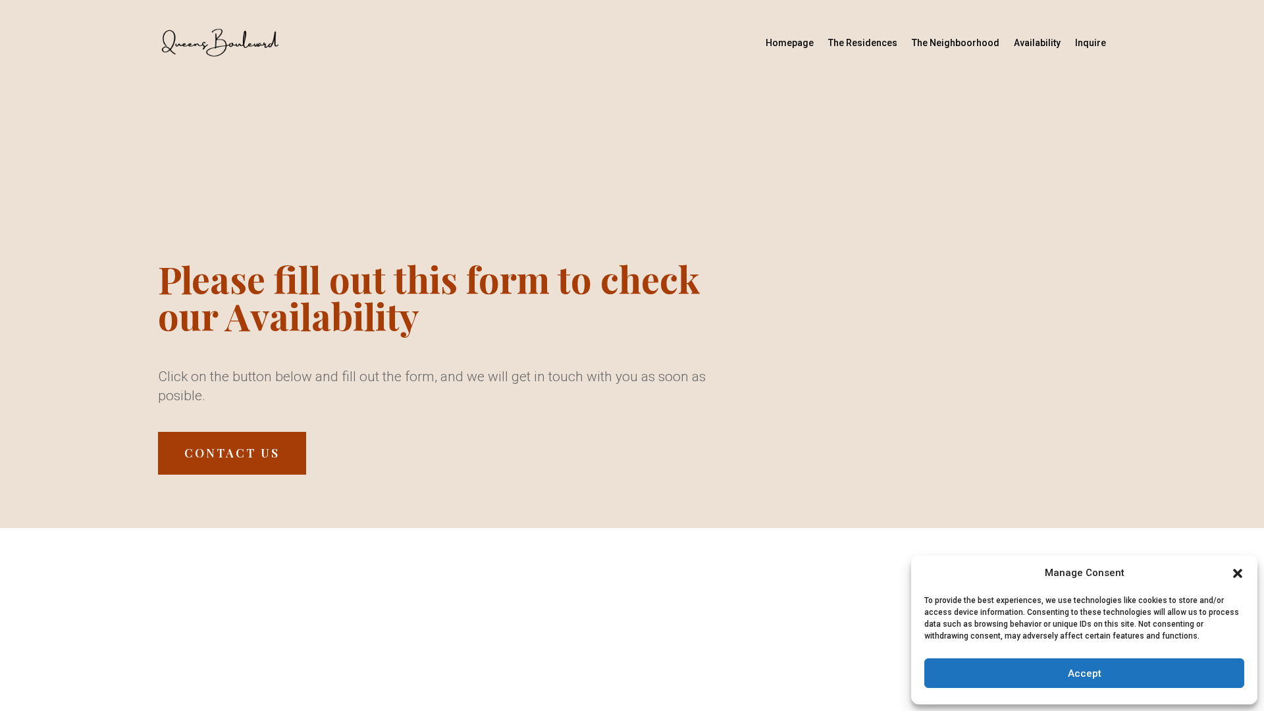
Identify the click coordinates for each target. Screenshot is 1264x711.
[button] (1237, 573)
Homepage (790, 43)
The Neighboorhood (955, 43)
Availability (1037, 43)
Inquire (1090, 43)
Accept (1084, 673)
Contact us (232, 453)
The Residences (862, 43)
